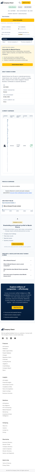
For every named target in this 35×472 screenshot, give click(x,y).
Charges (5, 355)
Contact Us (5, 430)
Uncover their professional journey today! (21, 192)
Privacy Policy (6, 465)
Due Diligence (6, 405)
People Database (7, 353)
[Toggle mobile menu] (33, 3)
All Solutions (6, 403)
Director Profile (6, 444)
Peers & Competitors (8, 389)
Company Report (7, 368)
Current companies (13, 42)
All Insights (5, 380)
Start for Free (26, 2)
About (4, 42)
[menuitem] (17, 41)
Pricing (4, 432)
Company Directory (7, 446)
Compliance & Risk (7, 386)
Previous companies (26, 42)
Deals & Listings (6, 391)
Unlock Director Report (17, 64)
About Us (5, 425)
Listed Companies (7, 448)
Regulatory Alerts (7, 357)
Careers (5, 428)
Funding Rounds (7, 361)
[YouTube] (15, 338)
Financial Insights (7, 382)
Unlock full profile (17, 20)
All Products (6, 346)
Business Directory (7, 442)
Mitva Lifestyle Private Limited (7, 133)
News (4, 370)
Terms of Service (7, 463)
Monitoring (5, 412)
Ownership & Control (8, 384)
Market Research (7, 409)
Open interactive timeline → (9, 202)
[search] (19, 2)
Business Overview (7, 393)
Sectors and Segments (8, 453)
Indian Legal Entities (8, 350)
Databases (5, 348)
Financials (5, 359)
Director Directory (7, 451)
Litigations (5, 363)
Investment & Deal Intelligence (7, 414)
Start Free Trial (17, 307)
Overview (5, 39)
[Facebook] (2, 338)
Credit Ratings (6, 366)
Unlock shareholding (17, 244)
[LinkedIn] (11, 338)
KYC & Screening (7, 407)
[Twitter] (6, 338)
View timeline (5, 16)
